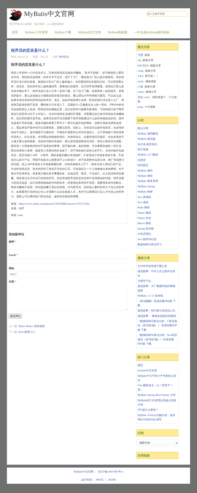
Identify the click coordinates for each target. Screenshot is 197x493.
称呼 (11, 242)
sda (139, 60)
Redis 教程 (144, 207)
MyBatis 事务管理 (148, 181)
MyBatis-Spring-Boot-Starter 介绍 (156, 395)
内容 (11, 281)
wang (140, 70)
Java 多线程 (144, 197)
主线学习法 (144, 281)
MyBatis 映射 (145, 191)
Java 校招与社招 (147, 239)
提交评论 (15, 316)
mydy (141, 81)
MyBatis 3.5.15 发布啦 (150, 295)
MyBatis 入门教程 (148, 154)
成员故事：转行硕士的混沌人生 (156, 310)
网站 (11, 268)
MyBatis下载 (63, 32)
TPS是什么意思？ (148, 409)
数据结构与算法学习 (150, 244)
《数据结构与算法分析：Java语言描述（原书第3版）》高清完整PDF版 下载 (157, 339)
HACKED (143, 65)
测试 (140, 365)
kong (140, 107)
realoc (141, 91)
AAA (140, 76)
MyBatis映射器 (117, 32)
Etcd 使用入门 (26, 332)
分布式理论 (144, 234)
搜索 (185, 14)
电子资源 (143, 149)
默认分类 (143, 128)
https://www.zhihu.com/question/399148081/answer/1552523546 (54, 203)
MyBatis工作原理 (36, 32)
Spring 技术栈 (146, 228)
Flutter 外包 (144, 218)
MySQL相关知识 (147, 144)
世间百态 (64, 56)
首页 (15, 32)
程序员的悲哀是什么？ (30, 50)
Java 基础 (143, 202)
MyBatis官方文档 (89, 32)
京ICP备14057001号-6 (110, 471)
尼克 (140, 97)
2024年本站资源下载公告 (152, 266)
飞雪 (140, 55)
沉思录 (142, 160)
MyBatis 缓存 (145, 176)
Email (12, 255)
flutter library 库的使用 (31, 326)
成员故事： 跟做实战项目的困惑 (157, 316)
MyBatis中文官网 (49, 13)
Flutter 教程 (144, 213)
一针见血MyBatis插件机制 (151, 32)
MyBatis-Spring (146, 186)
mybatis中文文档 (147, 370)
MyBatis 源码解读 (148, 133)
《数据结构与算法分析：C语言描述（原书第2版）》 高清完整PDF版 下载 (157, 325)
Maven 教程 (144, 223)
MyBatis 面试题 (146, 138)
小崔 (140, 86)
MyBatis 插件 (145, 170)
